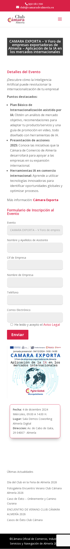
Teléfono (12, 292)
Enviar (17, 334)
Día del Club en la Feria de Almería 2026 (32, 482)
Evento (11, 222)
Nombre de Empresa (20, 275)
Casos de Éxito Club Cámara (25, 520)
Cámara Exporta (45, 200)
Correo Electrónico (19, 310)
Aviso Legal (51, 324)
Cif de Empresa (16, 257)
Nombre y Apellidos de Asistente (27, 240)
